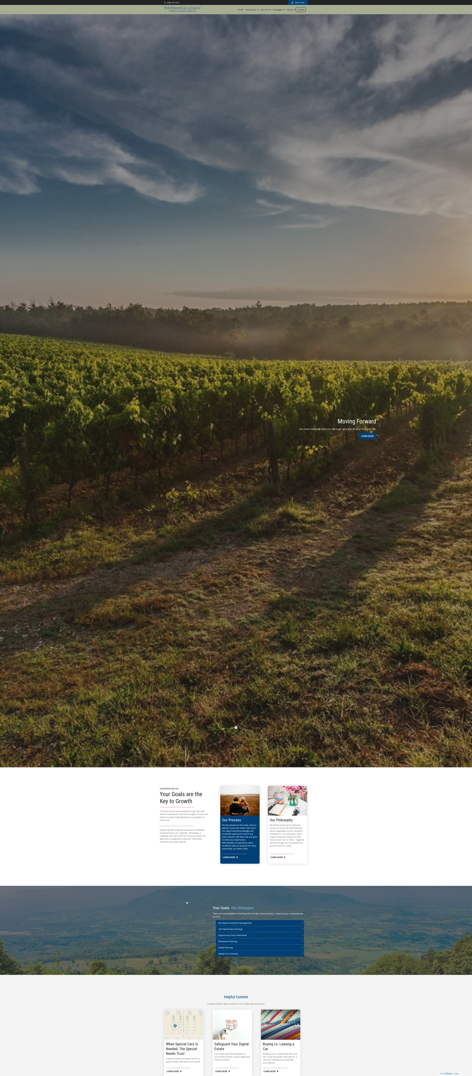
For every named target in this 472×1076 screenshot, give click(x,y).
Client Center (300, 2)
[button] (240, 9)
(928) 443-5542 (173, 2)
